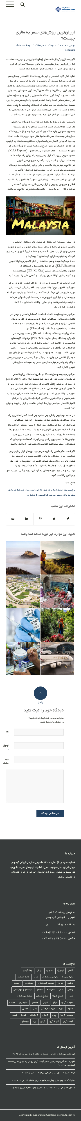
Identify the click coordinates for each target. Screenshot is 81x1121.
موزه (61, 1009)
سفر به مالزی (68, 495)
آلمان (70, 970)
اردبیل (60, 970)
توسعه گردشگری (46, 983)
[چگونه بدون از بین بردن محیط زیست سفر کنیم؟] (57, 557)
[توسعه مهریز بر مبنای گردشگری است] (57, 625)
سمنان (40, 990)
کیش (14, 1015)
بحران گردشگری (50, 977)
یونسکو (25, 1021)
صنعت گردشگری (24, 996)
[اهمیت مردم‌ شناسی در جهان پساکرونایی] (57, 591)
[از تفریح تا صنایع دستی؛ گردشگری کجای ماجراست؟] (23, 658)
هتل (35, 1009)
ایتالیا (39, 970)
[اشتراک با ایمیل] (13, 519)
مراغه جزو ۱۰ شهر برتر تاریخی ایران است (54, 1073)
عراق (55, 1002)
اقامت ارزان (57, 490)
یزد (34, 1021)
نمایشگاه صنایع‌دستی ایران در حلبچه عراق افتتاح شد (50, 1080)
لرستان (35, 1002)
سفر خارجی (55, 495)
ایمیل (6, 747)
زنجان (70, 990)
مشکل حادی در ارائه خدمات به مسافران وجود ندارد (50, 1088)
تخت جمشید (23, 977)
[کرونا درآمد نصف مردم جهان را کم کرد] (23, 625)
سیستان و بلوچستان (23, 990)
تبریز (35, 977)
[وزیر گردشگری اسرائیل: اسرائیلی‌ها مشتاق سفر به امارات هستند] (57, 658)
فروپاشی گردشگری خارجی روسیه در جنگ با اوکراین (50, 1054)
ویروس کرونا (67, 1015)
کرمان (45, 1015)
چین (54, 1015)
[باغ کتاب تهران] (23, 591)
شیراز (70, 996)
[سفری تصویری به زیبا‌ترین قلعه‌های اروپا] (23, 557)
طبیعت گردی (67, 1002)
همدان (25, 1009)
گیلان (42, 1021)
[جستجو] (22, 4)
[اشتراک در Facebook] (68, 519)
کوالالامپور (43, 495)
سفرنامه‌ (51, 990)
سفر (61, 990)
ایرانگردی (27, 970)
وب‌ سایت (6, 761)
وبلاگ (38, 45)
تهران (60, 983)
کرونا (23, 1015)
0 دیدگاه (51, 45)
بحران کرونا (67, 977)
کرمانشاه (34, 1015)
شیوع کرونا (57, 996)
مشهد (70, 1009)
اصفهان (49, 970)
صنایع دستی (42, 996)
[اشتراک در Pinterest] (40, 519)
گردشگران (68, 1021)
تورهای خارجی (43, 490)
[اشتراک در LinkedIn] (27, 519)
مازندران (23, 1002)
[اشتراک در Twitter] (54, 519)
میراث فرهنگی (48, 1009)
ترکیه (70, 983)
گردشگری (32, 495)
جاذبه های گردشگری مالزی (21, 490)
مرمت (12, 1002)
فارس (45, 1002)
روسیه (17, 983)
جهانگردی (29, 983)
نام (7, 734)
